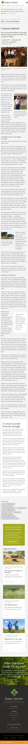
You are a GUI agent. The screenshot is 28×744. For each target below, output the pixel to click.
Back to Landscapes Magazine (12, 21)
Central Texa (21, 508)
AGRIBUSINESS (15, 40)
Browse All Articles (11, 13)
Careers (14, 717)
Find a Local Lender (14, 708)
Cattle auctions (7, 506)
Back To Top (24, 739)
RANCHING (5, 40)
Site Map (6, 737)
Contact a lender (14, 727)
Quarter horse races (8, 516)
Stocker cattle (7, 512)
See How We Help (12, 541)
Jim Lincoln (8, 69)
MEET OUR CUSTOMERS (8, 42)
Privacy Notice (13, 737)
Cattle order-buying (8, 508)
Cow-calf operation (8, 510)
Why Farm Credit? (14, 713)
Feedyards (17, 512)
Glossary (14, 719)
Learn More (14, 679)
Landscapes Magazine (14, 715)
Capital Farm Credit (20, 234)
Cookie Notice (21, 737)
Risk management (7, 514)
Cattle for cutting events (10, 518)
